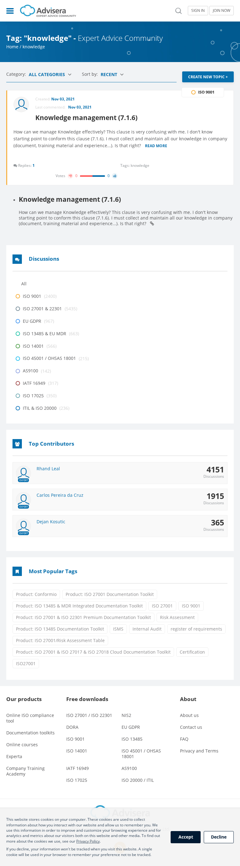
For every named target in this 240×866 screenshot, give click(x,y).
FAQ (184, 739)
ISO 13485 (132, 739)
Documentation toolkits (30, 733)
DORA (72, 727)
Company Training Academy (25, 771)
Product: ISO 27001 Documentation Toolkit (110, 594)
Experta (14, 756)
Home (12, 47)
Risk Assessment (177, 617)
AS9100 (129, 768)
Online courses (22, 744)
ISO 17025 (76, 780)
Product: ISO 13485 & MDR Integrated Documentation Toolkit (79, 606)
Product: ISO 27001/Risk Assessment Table (60, 640)
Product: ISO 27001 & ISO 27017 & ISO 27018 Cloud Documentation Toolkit (93, 652)
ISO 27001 (162, 606)
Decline (219, 837)
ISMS (118, 629)
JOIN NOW (221, 10)
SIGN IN (198, 10)
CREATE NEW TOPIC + (208, 77)
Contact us (191, 727)
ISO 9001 (191, 606)
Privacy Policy (88, 841)
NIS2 (126, 715)
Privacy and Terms (199, 751)
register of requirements (196, 629)
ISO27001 (26, 663)
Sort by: (90, 74)
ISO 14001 (76, 751)
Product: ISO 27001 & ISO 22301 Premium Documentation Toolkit (83, 617)
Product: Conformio (36, 594)
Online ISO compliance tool (30, 718)
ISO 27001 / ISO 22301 (89, 715)
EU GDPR (131, 727)
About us (189, 715)
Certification (192, 652)
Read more (156, 146)
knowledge (140, 165)
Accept (185, 837)
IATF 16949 (77, 768)
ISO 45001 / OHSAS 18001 (141, 753)
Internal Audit (147, 629)
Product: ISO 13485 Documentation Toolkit (60, 629)
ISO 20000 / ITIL (138, 780)
